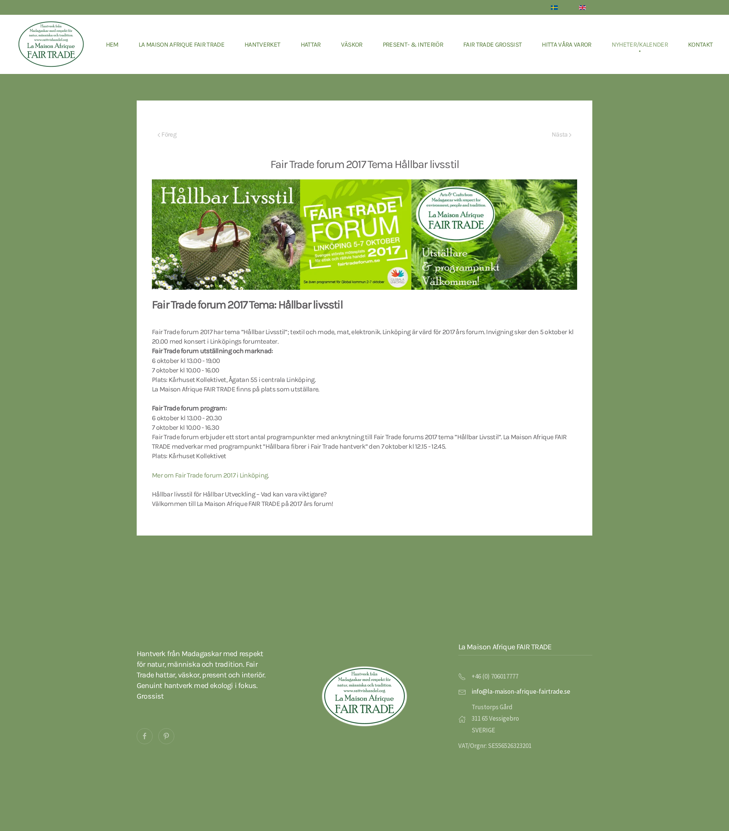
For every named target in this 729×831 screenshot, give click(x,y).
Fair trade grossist (492, 44)
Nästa (560, 134)
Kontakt (700, 44)
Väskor (352, 44)
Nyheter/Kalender (640, 44)
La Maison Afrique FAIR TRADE (181, 44)
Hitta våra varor (566, 44)
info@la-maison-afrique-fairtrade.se (521, 691)
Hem (112, 44)
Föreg (168, 134)
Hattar (311, 44)
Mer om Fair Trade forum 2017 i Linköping (210, 475)
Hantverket (262, 44)
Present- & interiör (413, 44)
